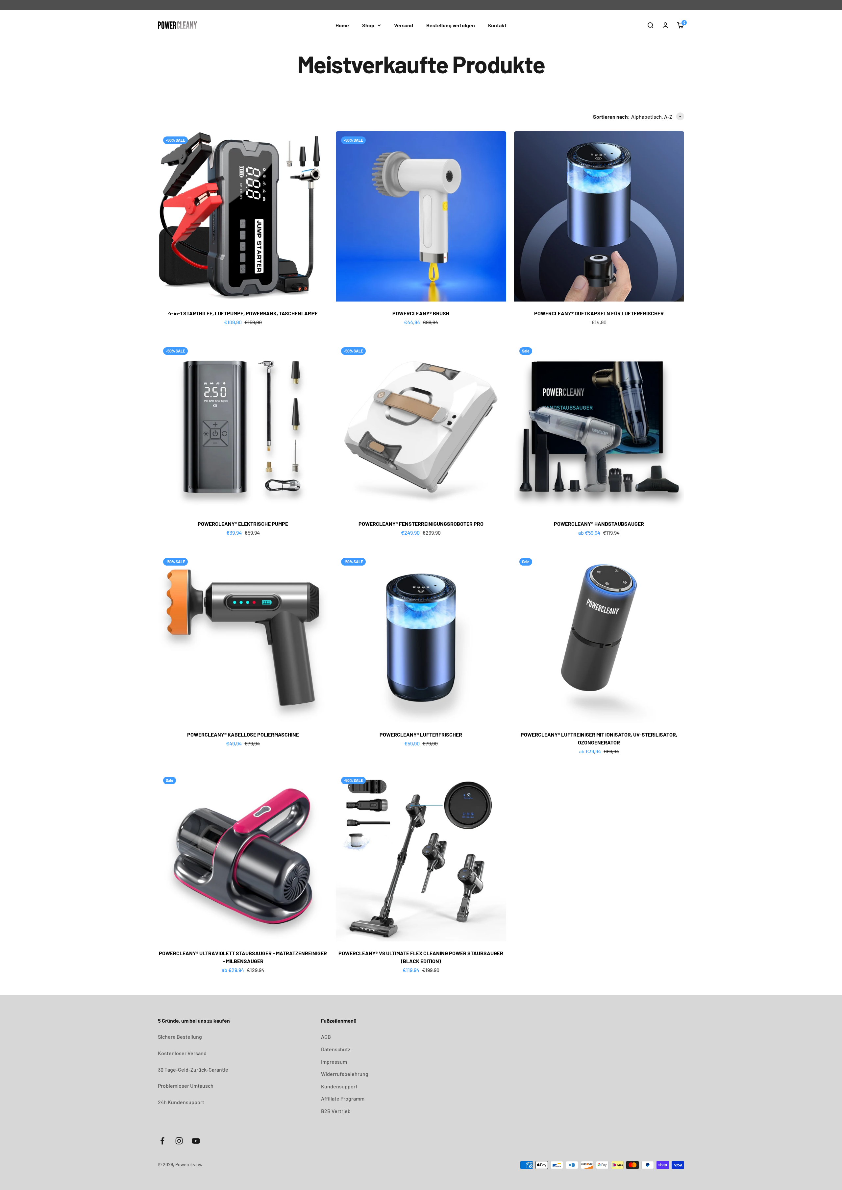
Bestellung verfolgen (450, 25)
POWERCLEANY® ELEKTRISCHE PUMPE (243, 524)
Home (342, 25)
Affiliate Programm (342, 1098)
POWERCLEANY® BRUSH (420, 313)
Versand (403, 25)
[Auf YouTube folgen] (195, 1140)
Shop (368, 25)
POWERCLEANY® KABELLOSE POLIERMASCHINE (243, 734)
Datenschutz (335, 1049)
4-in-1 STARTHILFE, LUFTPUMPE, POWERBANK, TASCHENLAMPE (243, 313)
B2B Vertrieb (336, 1111)
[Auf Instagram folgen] (179, 1140)
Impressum (334, 1061)
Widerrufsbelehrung (344, 1074)
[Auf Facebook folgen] (162, 1140)
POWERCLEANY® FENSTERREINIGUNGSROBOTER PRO (421, 524)
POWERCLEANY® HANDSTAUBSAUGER (599, 524)
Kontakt (497, 25)
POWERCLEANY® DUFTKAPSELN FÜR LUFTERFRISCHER (599, 313)
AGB (326, 1036)
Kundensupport (339, 1086)
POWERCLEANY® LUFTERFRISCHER (421, 734)
